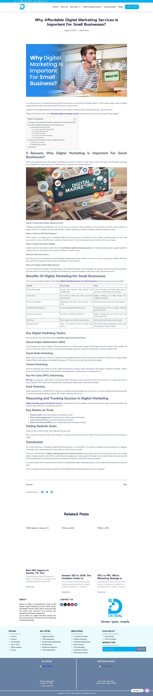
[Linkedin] (75, 604)
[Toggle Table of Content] (73, 119)
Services (74, 7)
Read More (30, 586)
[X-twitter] (65, 604)
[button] (42, 492)
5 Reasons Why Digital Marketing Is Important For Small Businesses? (52, 122)
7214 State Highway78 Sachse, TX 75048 (46, 682)
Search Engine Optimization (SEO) (44, 129)
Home (55, 7)
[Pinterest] (72, 604)
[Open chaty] (147, 690)
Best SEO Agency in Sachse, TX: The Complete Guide (37, 573)
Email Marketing (39, 137)
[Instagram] (68, 604)
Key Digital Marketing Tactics (41, 127)
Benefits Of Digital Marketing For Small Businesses (46, 125)
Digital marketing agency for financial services (44, 403)
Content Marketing (40, 133)
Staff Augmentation (92, 7)
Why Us (64, 7)
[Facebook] (61, 604)
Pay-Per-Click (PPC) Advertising (44, 135)
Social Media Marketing (41, 131)
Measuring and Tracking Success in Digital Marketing (46, 140)
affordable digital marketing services (64, 114)
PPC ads (29, 380)
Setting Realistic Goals (39, 145)
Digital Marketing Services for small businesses (78, 281)
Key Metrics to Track (38, 142)
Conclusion (32, 147)
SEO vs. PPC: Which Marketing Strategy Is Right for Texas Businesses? (110, 579)
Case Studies (110, 7)
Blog (120, 7)
